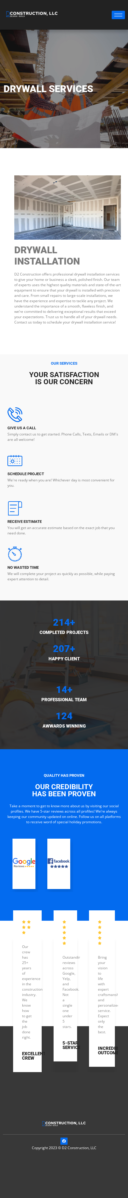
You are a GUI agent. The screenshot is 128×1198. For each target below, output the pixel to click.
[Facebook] (64, 1141)
